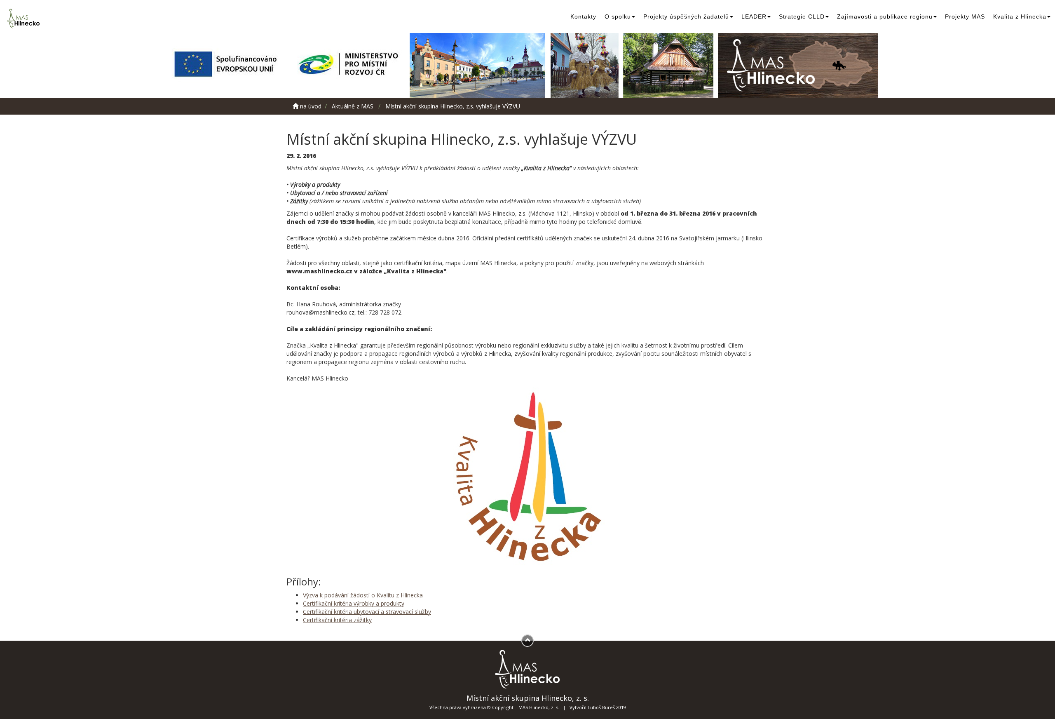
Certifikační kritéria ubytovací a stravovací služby (367, 612)
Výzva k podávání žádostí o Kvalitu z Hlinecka (363, 595)
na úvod (309, 106)
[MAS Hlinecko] (25, 18)
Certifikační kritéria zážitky (337, 620)
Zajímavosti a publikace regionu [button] (885, 16)
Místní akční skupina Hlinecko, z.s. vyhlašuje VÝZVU (452, 106)
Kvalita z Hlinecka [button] (1019, 16)
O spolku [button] (618, 16)
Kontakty (583, 16)
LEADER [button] (754, 16)
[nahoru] (527, 640)
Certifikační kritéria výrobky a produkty (353, 603)
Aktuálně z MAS (352, 106)
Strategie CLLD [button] (802, 16)
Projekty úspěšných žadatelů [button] (686, 16)
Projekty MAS (965, 16)
